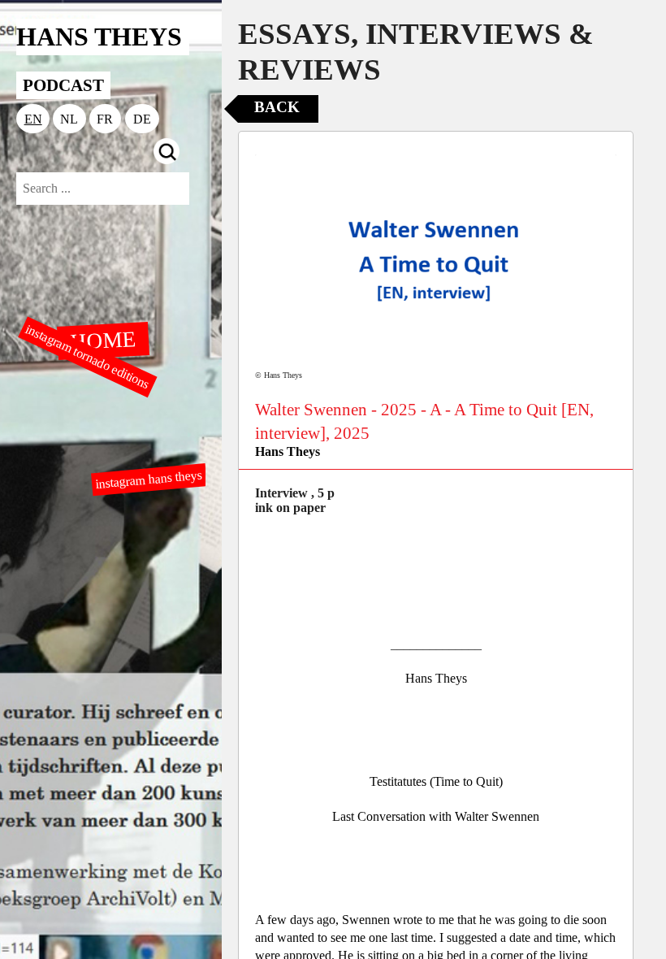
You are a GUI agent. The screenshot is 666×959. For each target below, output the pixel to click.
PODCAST (63, 85)
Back (277, 106)
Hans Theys (287, 451)
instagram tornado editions (88, 357)
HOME (102, 340)
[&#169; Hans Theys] (435, 260)
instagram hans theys (148, 478)
